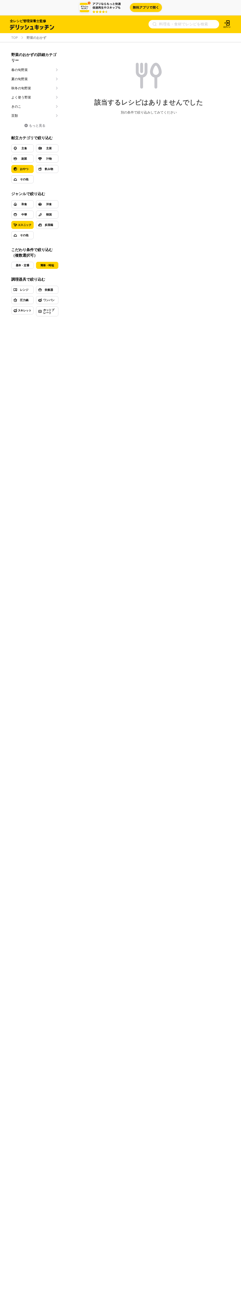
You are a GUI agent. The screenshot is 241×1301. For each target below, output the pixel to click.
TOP (14, 37)
